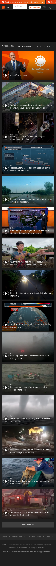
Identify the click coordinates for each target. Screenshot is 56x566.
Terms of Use (6, 552)
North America (18, 537)
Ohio (48, 537)
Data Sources (46, 552)
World (4, 537)
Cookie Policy (25, 552)
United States (35, 537)
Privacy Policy (15, 552)
